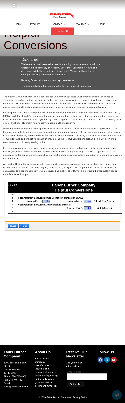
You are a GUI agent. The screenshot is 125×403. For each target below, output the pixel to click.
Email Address (74, 372)
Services (57, 24)
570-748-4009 (19, 376)
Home (18, 24)
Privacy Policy (80, 397)
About (101, 24)
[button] (14, 5)
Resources (80, 24)
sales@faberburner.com (16, 386)
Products (35, 24)
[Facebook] (100, 360)
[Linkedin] (107, 360)
